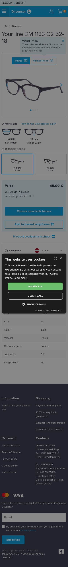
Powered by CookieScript (48, 310)
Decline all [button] (35, 295)
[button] (34, 304)
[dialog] (34, 283)
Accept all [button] (35, 286)
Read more (20, 278)
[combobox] (55, 258)
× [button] (60, 258)
